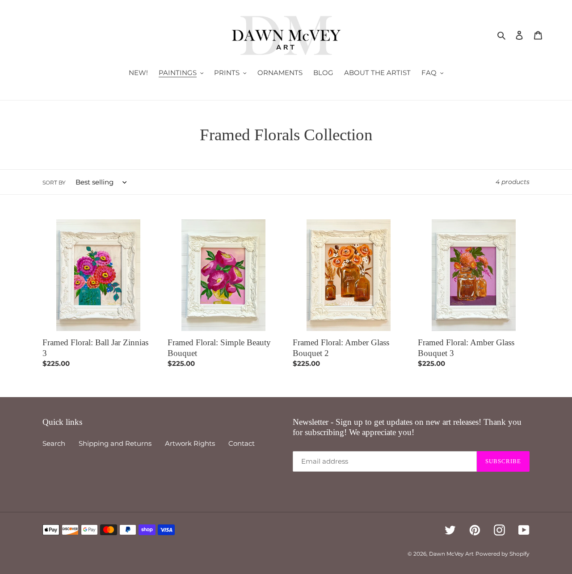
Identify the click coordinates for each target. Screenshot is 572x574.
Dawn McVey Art (451, 553)
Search (53, 443)
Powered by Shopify (502, 553)
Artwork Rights (190, 443)
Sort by (54, 182)
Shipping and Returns (115, 443)
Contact (241, 443)
